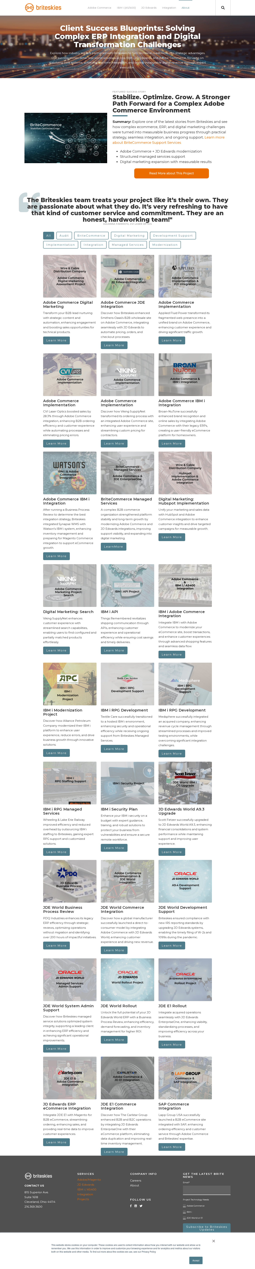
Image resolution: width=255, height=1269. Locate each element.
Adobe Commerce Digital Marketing (68, 304)
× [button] (214, 1239)
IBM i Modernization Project (62, 712)
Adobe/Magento (89, 1179)
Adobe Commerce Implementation (176, 304)
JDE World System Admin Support (68, 1008)
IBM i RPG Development (124, 710)
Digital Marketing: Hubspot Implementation (183, 501)
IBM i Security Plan (119, 809)
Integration (85, 1194)
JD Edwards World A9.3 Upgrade (181, 811)
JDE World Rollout (119, 1006)
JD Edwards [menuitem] (148, 7)
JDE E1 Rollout (172, 1006)
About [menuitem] (185, 7)
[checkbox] (207, 1211)
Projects (83, 1199)
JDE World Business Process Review (62, 909)
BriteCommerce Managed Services (126, 501)
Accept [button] (195, 1260)
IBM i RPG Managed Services (62, 811)
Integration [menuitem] (169, 7)
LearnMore (113, 546)
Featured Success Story (129, 91)
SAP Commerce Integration (173, 1106)
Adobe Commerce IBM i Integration (181, 403)
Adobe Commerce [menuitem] (99, 7)
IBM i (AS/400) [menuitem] (126, 7)
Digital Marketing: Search (68, 612)
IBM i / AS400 (86, 1189)
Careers (135, 1180)
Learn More (56, 340)
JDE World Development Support (182, 909)
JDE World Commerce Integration (122, 909)
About (134, 1185)
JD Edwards (85, 1184)
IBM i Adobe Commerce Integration (181, 614)
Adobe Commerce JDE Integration (123, 304)
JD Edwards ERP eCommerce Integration (67, 1106)
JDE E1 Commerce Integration (118, 1106)
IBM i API (109, 612)
